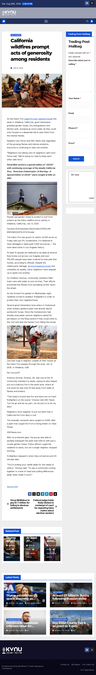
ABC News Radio (10, 555)
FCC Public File (88, 665)
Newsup (38, 666)
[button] (87, 21)
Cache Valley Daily (14, 619)
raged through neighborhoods (38, 119)
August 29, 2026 (16, 603)
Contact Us (64, 665)
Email (71, 113)
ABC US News (15, 35)
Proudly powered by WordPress (14, 666)
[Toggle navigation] (46, 21)
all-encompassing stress (39, 266)
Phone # (73, 128)
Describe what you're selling (79, 62)
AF (28, 630)
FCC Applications (87, 670)
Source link (12, 486)
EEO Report (76, 665)
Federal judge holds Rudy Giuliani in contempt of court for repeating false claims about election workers (43, 506)
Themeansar (7, 668)
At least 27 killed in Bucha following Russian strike (70, 597)
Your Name (74, 98)
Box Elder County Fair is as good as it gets (69, 624)
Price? (71, 143)
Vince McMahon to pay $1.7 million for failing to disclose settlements (20, 504)
